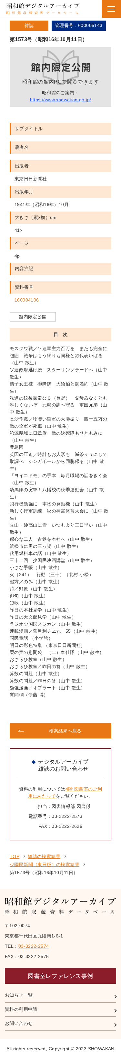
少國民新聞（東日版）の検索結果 (44, 864)
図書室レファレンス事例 (60, 976)
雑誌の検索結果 (44, 856)
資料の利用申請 (21, 1009)
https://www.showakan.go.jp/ (60, 99)
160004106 (27, 300)
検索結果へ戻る (65, 730)
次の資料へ (86, 710)
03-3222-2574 (33, 946)
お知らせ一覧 (19, 995)
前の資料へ (34, 710)
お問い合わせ (19, 1023)
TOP (14, 856)
